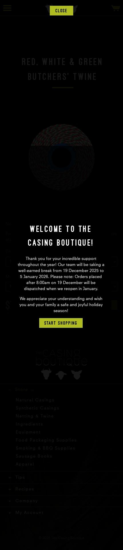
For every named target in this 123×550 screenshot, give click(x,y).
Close (61, 10)
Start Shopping (61, 323)
